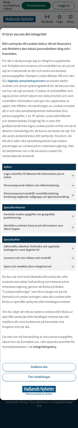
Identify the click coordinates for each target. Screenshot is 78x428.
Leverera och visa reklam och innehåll (27, 258)
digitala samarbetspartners (27, 81)
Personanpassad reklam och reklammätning (31, 185)
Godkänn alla (39, 367)
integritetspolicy (44, 347)
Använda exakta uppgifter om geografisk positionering (29, 216)
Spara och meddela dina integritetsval (27, 266)
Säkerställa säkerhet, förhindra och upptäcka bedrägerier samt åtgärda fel (32, 248)
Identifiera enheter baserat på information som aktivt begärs (33, 227)
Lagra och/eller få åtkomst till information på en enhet (34, 175)
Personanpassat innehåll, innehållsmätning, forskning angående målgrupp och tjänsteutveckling (36, 195)
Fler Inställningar (39, 377)
